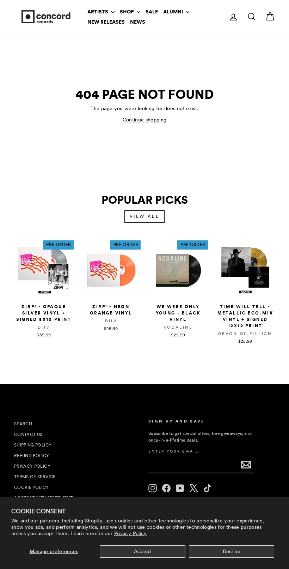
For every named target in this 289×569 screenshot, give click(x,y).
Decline (231, 551)
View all (145, 216)
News (137, 22)
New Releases (106, 22)
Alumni (173, 11)
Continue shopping (145, 119)
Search (23, 423)
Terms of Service (35, 476)
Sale (152, 11)
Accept (142, 551)
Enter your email (173, 451)
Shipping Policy (32, 445)
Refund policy (31, 455)
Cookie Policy (31, 487)
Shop (127, 11)
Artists (98, 11)
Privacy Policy (130, 533)
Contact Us (28, 434)
